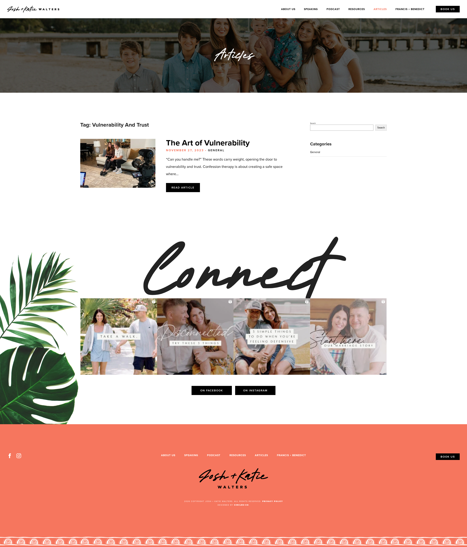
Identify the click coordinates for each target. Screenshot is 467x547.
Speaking (311, 9)
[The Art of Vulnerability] (117, 163)
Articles (380, 9)
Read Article (182, 188)
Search (313, 123)
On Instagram (255, 390)
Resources (356, 9)
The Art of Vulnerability (208, 143)
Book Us (448, 9)
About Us (288, 9)
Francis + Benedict (409, 9)
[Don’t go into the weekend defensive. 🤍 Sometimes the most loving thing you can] (272, 336)
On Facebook (211, 390)
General (216, 150)
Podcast (333, 9)
